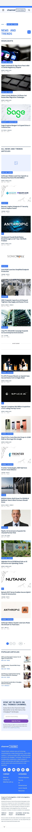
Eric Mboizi (5, 627)
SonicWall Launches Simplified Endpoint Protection (15, 270)
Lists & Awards (22, 788)
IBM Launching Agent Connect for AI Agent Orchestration (11, 657)
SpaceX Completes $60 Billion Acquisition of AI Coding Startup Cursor (15, 407)
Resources (21, 791)
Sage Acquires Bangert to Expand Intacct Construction (15, 126)
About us (5, 777)
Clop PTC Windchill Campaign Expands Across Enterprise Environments (14, 332)
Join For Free (16, 721)
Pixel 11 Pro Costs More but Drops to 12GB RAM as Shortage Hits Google (16, 438)
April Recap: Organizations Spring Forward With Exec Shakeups (10, 674)
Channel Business (23, 777)
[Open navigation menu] (3, 10)
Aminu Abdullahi (6, 70)
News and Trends (5, 660)
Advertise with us (8, 782)
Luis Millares (5, 535)
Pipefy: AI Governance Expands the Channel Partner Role (13, 532)
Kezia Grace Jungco (7, 305)
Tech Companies (5, 685)
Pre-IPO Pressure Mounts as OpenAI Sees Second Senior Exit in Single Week (15, 377)
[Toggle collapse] (4, 827)
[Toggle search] (29, 10)
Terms (9, 727)
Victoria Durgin (6, 130)
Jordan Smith (5, 211)
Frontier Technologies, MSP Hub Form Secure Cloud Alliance (14, 469)
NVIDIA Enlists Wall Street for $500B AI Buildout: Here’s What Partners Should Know (15, 500)
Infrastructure (22, 785)
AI (19, 783)
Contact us (6, 779)
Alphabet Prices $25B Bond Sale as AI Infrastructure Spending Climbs (14, 562)
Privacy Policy (16, 727)
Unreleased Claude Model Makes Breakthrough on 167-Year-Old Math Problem (13, 239)
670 (21, 643)
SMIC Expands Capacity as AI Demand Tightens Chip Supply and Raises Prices (14, 301)
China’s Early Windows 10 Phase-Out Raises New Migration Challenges (14, 96)
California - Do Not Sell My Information (22, 813)
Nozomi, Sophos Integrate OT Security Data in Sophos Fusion (14, 207)
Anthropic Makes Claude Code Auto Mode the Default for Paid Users (15, 624)
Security (20, 780)
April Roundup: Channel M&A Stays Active (10, 666)
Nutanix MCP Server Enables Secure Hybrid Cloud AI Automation (15, 593)
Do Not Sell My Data (24, 821)
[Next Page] (24, 643)
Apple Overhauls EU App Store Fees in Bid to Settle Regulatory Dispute (15, 66)
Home (2, 24)
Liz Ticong (4, 335)
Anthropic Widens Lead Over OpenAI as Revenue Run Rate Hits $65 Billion (14, 177)
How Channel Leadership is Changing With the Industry (11, 682)
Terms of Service (3, 813)
